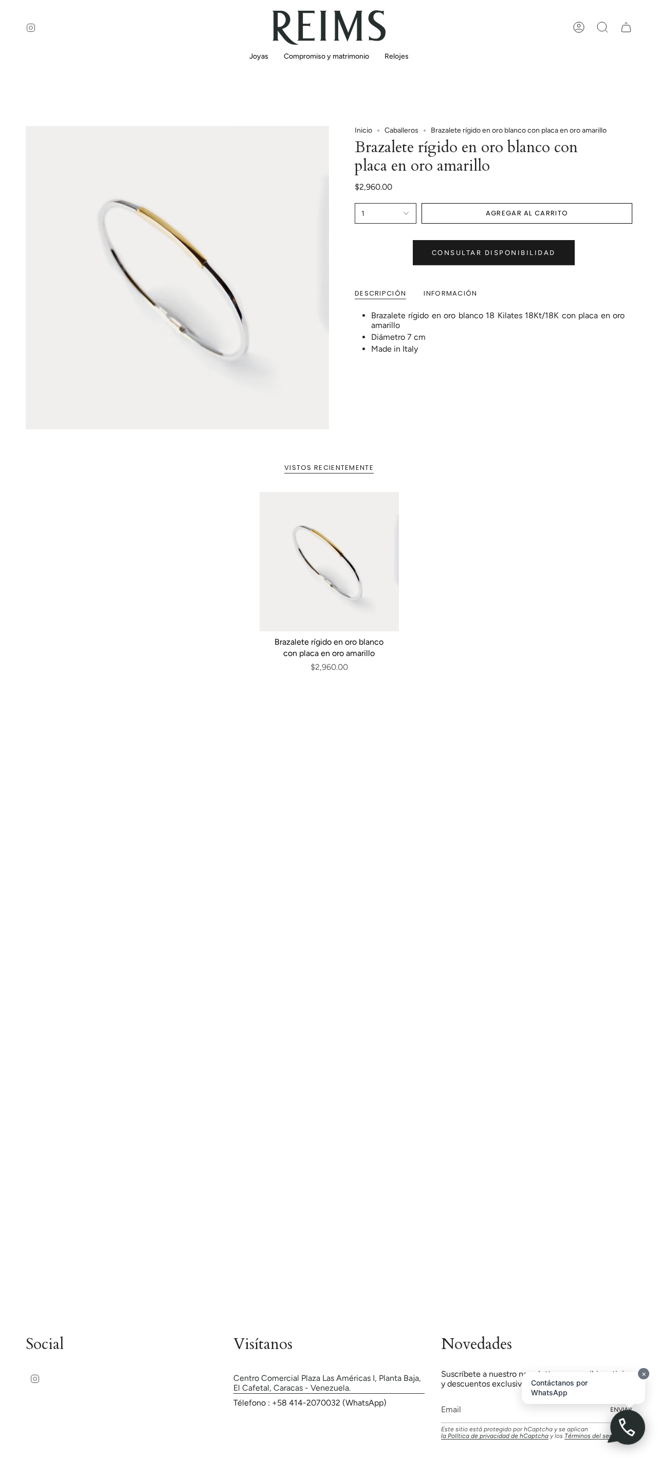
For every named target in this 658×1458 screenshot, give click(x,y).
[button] (259, 57)
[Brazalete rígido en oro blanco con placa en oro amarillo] (329, 561)
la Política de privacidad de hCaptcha (495, 1435)
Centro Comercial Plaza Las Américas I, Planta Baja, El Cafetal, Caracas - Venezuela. (327, 1383)
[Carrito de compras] (626, 27)
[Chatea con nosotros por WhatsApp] (627, 1427)
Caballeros (401, 130)
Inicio (363, 130)
